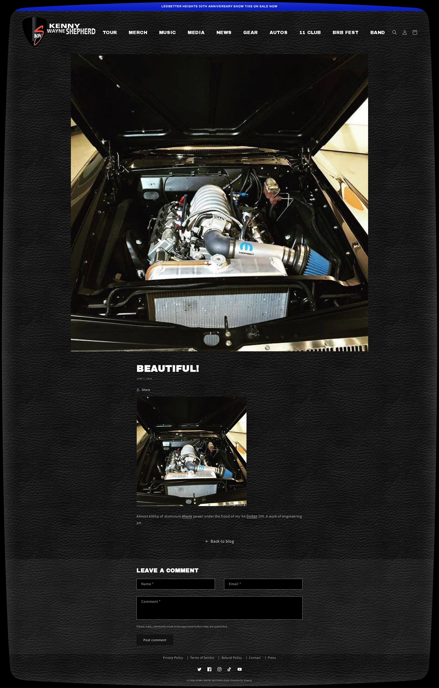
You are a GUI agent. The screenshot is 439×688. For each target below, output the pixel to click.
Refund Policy (232, 658)
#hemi (187, 516)
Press (272, 658)
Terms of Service (202, 658)
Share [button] (146, 390)
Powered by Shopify (241, 680)
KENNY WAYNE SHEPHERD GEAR (213, 680)
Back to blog (222, 541)
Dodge (251, 516)
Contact (255, 658)
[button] (395, 32)
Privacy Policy (173, 658)
